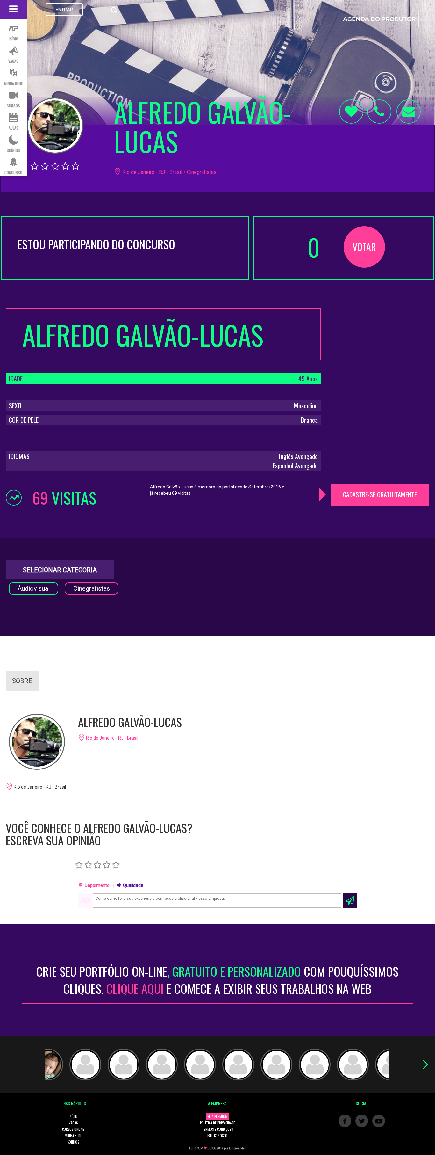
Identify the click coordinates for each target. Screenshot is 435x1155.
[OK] (350, 900)
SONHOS (73, 1141)
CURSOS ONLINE (73, 1129)
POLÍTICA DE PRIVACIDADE (217, 1122)
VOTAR (364, 247)
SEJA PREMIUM (217, 1116)
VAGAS (73, 1122)
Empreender (237, 1148)
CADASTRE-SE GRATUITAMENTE (380, 494)
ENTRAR (64, 9)
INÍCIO (73, 1116)
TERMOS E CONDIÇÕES (217, 1129)
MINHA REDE (73, 1135)
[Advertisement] (380, 348)
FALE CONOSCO (217, 1135)
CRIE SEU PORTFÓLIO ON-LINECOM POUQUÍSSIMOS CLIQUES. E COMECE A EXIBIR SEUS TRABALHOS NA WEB (217, 979)
